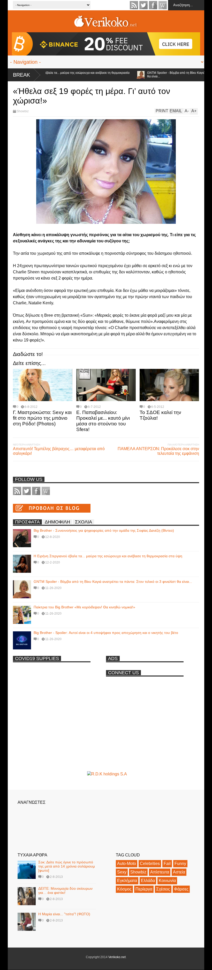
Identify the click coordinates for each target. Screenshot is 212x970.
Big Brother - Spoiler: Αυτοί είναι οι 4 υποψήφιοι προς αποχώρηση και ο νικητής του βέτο (106, 633)
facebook (153, 5)
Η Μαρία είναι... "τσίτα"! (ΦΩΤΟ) (64, 914)
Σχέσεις (163, 889)
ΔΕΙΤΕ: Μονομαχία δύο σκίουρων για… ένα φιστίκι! (65, 890)
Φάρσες (181, 889)
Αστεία (179, 872)
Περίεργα (143, 889)
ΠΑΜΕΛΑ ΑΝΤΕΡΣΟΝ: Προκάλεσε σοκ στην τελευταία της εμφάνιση (158, 451)
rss (134, 5)
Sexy (121, 872)
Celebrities (150, 863)
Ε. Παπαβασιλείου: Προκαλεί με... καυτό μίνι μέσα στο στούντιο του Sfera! (103, 421)
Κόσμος (124, 889)
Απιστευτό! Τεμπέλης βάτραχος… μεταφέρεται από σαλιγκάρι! (59, 451)
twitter (143, 5)
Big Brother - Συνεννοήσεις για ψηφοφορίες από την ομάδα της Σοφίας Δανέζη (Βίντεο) (104, 530)
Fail (167, 863)
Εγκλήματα (127, 880)
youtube (162, 5)
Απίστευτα (159, 872)
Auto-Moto (126, 863)
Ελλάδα (148, 880)
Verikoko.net (117, 957)
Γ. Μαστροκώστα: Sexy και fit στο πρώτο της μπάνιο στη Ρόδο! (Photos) (42, 418)
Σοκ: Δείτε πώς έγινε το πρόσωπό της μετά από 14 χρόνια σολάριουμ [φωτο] (66, 866)
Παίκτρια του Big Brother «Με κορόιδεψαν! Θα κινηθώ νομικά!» (84, 607)
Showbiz (23, 111)
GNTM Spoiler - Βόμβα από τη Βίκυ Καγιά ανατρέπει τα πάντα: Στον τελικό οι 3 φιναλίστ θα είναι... (113, 581)
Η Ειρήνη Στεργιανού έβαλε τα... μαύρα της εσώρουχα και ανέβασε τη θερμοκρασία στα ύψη (108, 556)
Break (21, 75)
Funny (180, 863)
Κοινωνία (167, 880)
